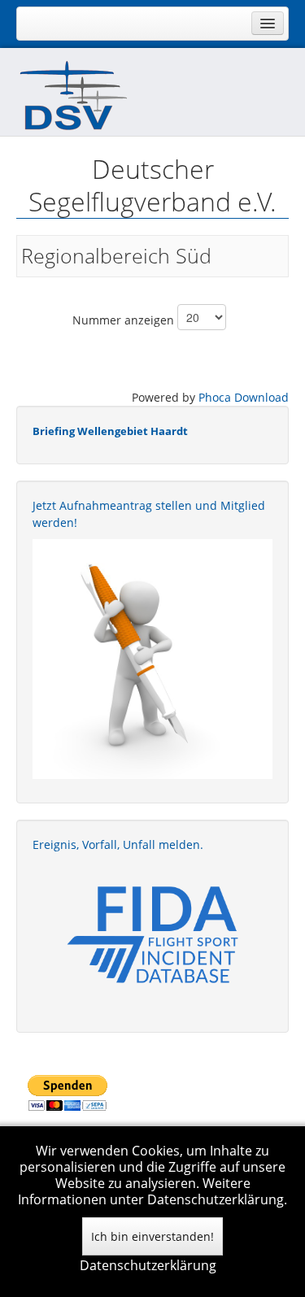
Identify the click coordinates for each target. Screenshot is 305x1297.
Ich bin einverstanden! (152, 1236)
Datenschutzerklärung (148, 1265)
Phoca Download (243, 397)
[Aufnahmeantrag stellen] (152, 659)
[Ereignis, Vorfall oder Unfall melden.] (152, 933)
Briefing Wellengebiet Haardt (110, 431)
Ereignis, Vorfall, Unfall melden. (118, 844)
